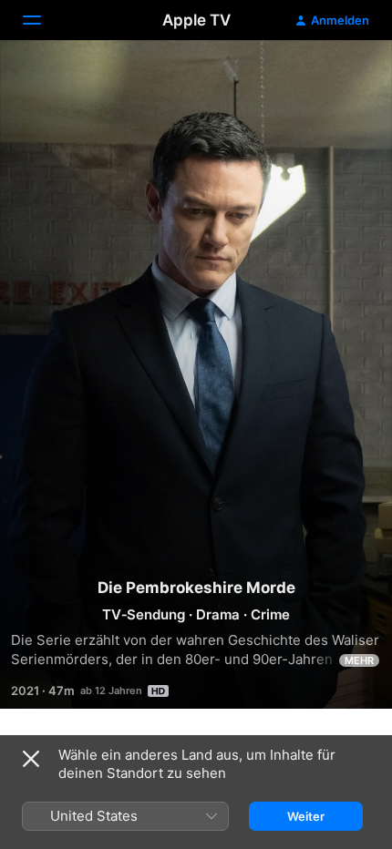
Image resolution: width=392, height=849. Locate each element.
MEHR (359, 660)
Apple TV (196, 20)
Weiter (306, 816)
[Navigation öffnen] (43, 20)
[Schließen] (31, 759)
